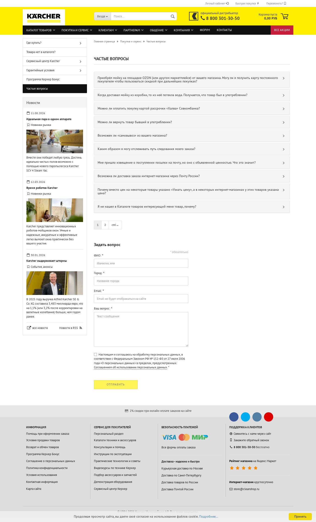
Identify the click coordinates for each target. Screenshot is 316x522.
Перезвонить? (275, 3)
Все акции (282, 30)
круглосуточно (251, 482)
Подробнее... (208, 516)
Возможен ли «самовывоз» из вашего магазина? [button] (132, 135)
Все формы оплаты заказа (178, 447)
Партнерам (132, 30)
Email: (98, 291)
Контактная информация (42, 482)
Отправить (116, 384)
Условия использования (41, 475)
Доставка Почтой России (177, 489)
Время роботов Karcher (42, 188)
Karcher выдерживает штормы (46, 261)
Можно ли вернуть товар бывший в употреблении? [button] (135, 122)
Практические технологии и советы (117, 461)
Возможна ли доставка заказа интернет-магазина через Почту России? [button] (149, 176)
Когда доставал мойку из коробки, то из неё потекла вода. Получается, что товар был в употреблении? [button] (172, 95)
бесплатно (252, 447)
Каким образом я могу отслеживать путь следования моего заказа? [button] (146, 149)
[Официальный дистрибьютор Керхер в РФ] (193, 16)
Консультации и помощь (109, 447)
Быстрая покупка (246, 3)
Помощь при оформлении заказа (47, 434)
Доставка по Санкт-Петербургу (181, 475)
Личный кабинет (215, 3)
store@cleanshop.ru (246, 489)
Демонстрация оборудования (113, 482)
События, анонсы (42, 267)
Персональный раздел (109, 434)
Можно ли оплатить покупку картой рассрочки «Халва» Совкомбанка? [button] (149, 108)
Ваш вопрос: (102, 308)
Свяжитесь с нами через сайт (252, 434)
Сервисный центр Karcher (43, 61)
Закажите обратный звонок (251, 440)
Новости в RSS (68, 328)
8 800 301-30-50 (223, 18)
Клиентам (106, 30)
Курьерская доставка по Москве (182, 468)
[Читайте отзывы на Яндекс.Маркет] (244, 468)
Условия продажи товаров (43, 440)
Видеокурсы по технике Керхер (115, 468)
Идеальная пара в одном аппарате (48, 119)
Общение (157, 30)
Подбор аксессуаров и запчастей (115, 475)
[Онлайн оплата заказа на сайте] (184, 437)
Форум (205, 30)
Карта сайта (33, 489)
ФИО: (97, 255)
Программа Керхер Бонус (43, 79)
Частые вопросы (37, 89)
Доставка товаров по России (179, 482)
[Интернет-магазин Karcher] (44, 23)
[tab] (192, 80)
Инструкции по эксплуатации (113, 454)
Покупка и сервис (75, 30)
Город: (98, 273)
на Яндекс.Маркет (252, 461)
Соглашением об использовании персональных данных (130, 367)
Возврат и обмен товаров (42, 447)
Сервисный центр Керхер (110, 489)
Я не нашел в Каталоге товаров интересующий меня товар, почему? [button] (147, 206)
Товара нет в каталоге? (41, 52)
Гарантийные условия (40, 70)
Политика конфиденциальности (47, 468)
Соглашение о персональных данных (50, 461)
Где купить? (33, 43)
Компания (182, 30)
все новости (40, 328)
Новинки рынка (41, 125)
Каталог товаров (39, 30)
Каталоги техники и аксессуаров (115, 440)
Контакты (224, 30)
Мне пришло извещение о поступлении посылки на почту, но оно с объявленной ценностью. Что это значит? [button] (177, 162)
